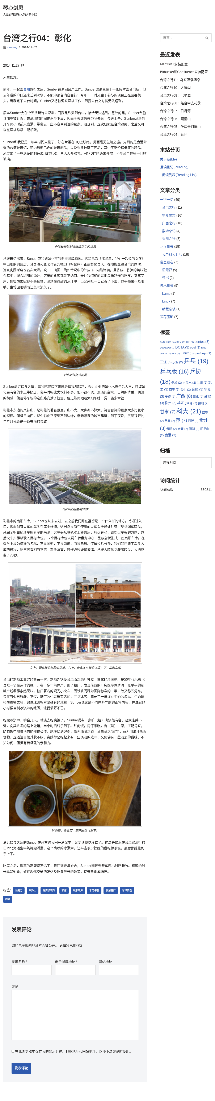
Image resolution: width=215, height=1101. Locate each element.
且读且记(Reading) (174, 167)
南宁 (174, 389)
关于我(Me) (168, 159)
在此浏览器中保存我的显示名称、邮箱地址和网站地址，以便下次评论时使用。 (74, 1051)
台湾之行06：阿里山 (175, 119)
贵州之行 (169, 239)
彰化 (64, 890)
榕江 (183, 403)
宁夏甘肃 (169, 215)
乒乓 (196, 361)
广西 (184, 396)
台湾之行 (169, 207)
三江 (166, 362)
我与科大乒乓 (172, 254)
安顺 (170, 396)
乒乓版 (174, 371)
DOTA (182, 347)
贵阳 (171, 428)
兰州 (202, 382)
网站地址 (105, 962)
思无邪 (167, 270)
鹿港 (7, 899)
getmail (165, 353)
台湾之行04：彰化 (173, 134)
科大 (188, 411)
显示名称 (19, 962)
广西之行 (169, 223)
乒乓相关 (166, 246)
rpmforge (202, 353)
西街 (193, 420)
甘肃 (168, 411)
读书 (165, 278)
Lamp (166, 293)
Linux (166, 301)
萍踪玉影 (166, 317)
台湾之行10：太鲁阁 (175, 87)
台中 (185, 389)
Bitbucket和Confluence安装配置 (184, 72)
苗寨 (170, 420)
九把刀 (18, 890)
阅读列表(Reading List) (179, 175)
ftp (204, 347)
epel (195, 347)
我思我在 (166, 262)
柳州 (170, 403)
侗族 (176, 382)
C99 (190, 342)
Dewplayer (167, 347)
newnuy (12, 47)
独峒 (203, 403)
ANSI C (165, 342)
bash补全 (178, 342)
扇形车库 (78, 890)
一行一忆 (166, 199)
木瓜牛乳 (94, 890)
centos (202, 341)
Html (176, 353)
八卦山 (32, 890)
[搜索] (207, 37)
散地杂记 (169, 231)
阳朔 (194, 428)
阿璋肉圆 (127, 890)
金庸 (183, 428)
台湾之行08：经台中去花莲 (180, 103)
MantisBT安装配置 (174, 64)
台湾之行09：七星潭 (175, 95)
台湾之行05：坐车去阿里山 (180, 127)
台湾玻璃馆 (49, 890)
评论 (15, 986)
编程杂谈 (169, 309)
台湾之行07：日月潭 (175, 111)
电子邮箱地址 (66, 962)
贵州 (26, 89)
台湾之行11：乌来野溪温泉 (180, 80)
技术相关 (166, 285)
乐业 (177, 362)
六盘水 (189, 382)
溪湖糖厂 (111, 890)
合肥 (197, 389)
